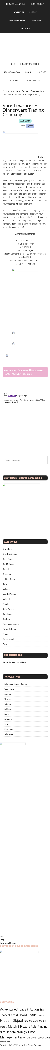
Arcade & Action (10, 554)
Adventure (7, 549)
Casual (6, 569)
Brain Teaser (8, 559)
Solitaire (7, 709)
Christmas (8, 729)
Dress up (7, 574)
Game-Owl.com (34, 1045)
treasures (26, 373)
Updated (7, 694)
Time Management (11, 624)
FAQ (2, 940)
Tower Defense (9, 629)
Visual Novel (8, 639)
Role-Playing (8, 609)
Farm (6, 724)
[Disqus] (25, 423)
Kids (5, 584)
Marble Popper (9, 594)
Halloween (8, 734)
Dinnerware (36, 370)
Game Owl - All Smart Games (25, 43)
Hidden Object (9, 579)
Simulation (7, 614)
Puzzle (6, 604)
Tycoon (30, 126)
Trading (14, 373)
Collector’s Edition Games (15, 684)
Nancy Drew (9, 689)
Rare (6, 373)
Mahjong (6, 589)
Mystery (7, 699)
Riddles (7, 704)
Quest (6, 714)
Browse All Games (8, 943)
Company (22, 370)
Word (5, 644)
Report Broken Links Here (14, 662)
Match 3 (6, 599)
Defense (8, 719)
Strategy (6, 619)
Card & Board (8, 564)
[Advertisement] (25, 303)
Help (2, 936)
